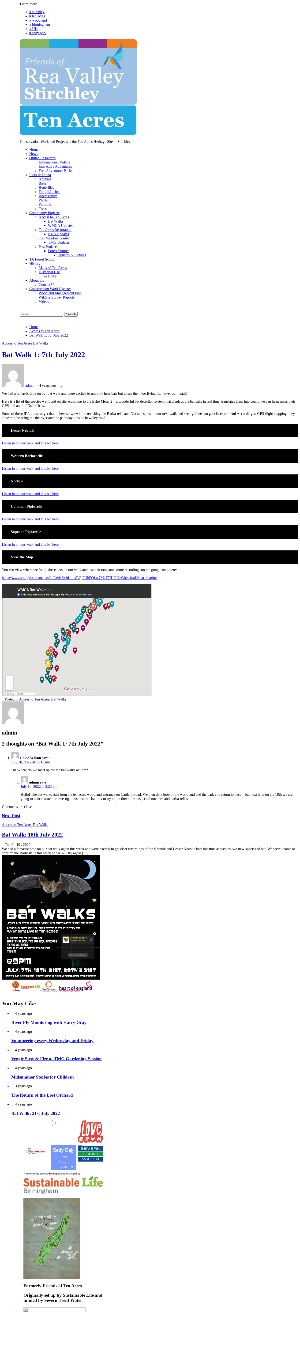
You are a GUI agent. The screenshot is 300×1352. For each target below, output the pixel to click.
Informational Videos (54, 162)
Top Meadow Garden (55, 238)
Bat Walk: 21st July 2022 (35, 1113)
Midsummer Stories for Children (42, 1077)
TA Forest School (42, 259)
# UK (33, 29)
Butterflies (46, 187)
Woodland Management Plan (60, 293)
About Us (36, 280)
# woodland (38, 20)
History (34, 263)
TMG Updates (59, 242)
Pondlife (45, 204)
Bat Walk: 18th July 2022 (32, 835)
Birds (43, 183)
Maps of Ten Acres (53, 268)
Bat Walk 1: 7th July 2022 (43, 354)
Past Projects (48, 247)
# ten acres (37, 16)
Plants (43, 200)
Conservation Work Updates (50, 289)
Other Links (47, 276)
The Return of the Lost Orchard (42, 1095)
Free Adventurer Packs (55, 171)
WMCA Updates (60, 225)
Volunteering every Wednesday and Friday (52, 1040)
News (33, 154)
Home (33, 149)
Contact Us (47, 285)
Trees (43, 209)
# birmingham (39, 25)
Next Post (11, 815)
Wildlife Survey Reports (56, 297)
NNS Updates (58, 234)
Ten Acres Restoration (55, 230)
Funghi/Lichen (49, 192)
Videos (44, 301)
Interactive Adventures (55, 166)
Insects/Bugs (48, 196)
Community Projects (44, 213)
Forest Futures (58, 251)
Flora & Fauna (40, 175)
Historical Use (49, 272)
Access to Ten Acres (54, 217)
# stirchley (37, 12)
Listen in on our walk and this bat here (30, 443)
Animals (45, 179)
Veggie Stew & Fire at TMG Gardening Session (56, 1058)
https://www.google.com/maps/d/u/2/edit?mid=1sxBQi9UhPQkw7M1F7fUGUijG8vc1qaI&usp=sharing (79, 578)
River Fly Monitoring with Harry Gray (48, 1022)
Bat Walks (55, 221)
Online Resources (42, 158)
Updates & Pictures (71, 255)
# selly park (37, 33)
